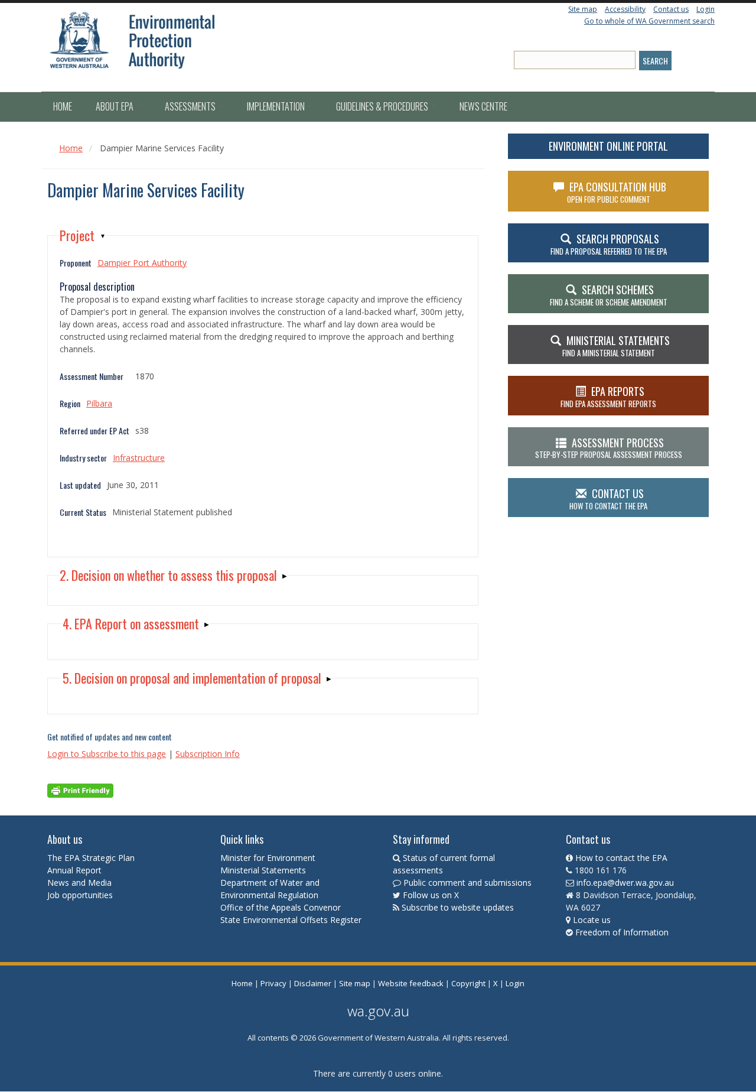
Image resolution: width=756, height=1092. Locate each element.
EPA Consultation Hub (617, 192)
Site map (582, 9)
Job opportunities (80, 895)
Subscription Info (207, 753)
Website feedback (411, 983)
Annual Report (75, 870)
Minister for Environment (267, 857)
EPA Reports (608, 397)
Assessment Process (608, 448)
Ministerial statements (616, 346)
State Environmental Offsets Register (290, 919)
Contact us (671, 9)
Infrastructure (139, 457)
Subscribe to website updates (458, 907)
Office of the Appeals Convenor (280, 907)
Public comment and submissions (467, 882)
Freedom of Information (622, 932)
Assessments (191, 106)
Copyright (468, 983)
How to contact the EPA (621, 857)
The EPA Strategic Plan (91, 857)
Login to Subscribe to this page (106, 753)
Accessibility (625, 9)
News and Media (79, 882)
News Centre (483, 106)
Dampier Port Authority (142, 262)
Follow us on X (431, 895)
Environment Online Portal (608, 146)
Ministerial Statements (264, 870)
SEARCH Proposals (608, 244)
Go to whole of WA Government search (649, 21)
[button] (83, 235)
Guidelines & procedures (383, 106)
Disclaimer (312, 983)
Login (705, 9)
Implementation (277, 106)
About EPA (115, 106)
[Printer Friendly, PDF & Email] (80, 789)
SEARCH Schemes (608, 295)
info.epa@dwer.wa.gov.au (625, 882)
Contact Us (608, 499)
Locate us (592, 919)
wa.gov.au (378, 1010)
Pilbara (99, 403)
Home (62, 106)
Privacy (273, 983)
